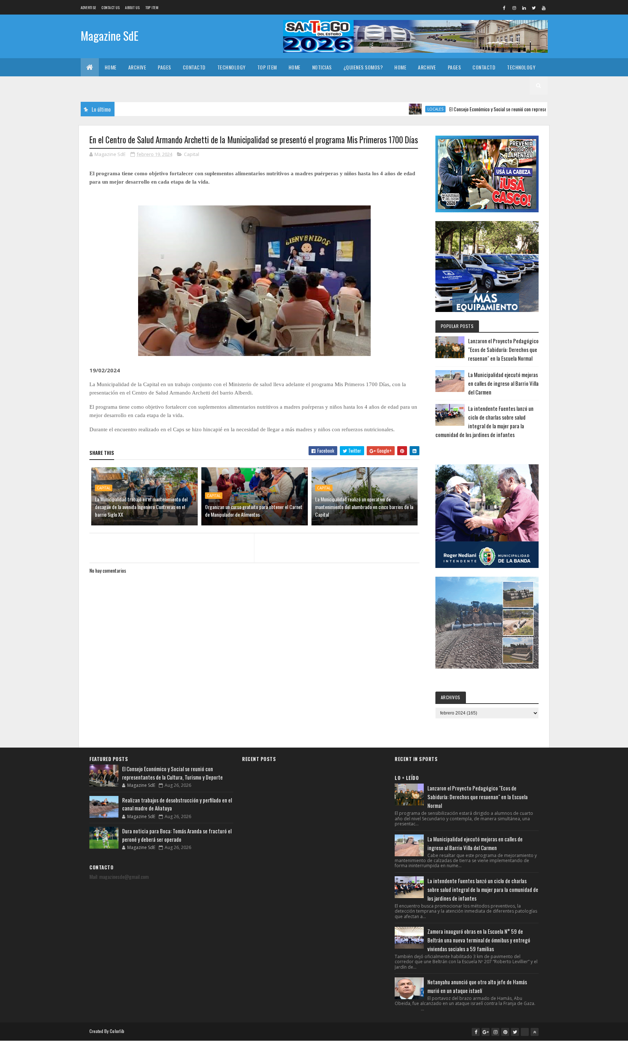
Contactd (194, 67)
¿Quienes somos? (363, 67)
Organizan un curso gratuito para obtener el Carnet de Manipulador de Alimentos (253, 510)
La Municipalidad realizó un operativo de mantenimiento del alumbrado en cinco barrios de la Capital (364, 506)
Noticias (322, 67)
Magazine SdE (109, 35)
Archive (137, 67)
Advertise (88, 7)
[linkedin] (524, 8)
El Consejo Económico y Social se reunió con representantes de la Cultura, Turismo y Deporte (508, 109)
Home (111, 67)
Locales (407, 109)
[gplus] (486, 1032)
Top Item (151, 7)
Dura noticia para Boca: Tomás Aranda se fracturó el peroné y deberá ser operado (177, 835)
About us (132, 7)
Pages (164, 67)
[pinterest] (505, 1032)
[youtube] (544, 8)
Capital (191, 154)
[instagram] (514, 8)
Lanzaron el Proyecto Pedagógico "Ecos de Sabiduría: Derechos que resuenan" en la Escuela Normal (503, 349)
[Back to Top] (535, 1032)
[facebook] (504, 8)
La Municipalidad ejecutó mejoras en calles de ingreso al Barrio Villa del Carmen (503, 383)
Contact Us (110, 7)
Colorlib (117, 1031)
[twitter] (534, 8)
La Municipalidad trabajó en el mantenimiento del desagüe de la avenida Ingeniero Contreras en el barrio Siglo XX (141, 506)
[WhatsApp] (525, 1032)
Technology (231, 67)
